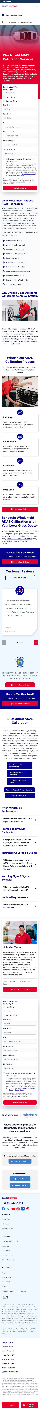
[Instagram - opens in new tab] (18, 1209)
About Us (5, 1246)
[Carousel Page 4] (22, 642)
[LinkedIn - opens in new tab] (23, 1209)
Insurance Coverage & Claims (17, 781)
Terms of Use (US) (8, 1342)
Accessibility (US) (8, 1359)
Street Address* (8, 141)
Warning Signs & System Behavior (19, 790)
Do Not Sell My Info (8, 1367)
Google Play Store (21, 1185)
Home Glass (10, 97)
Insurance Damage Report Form (14, 1291)
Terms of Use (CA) (8, 1347)
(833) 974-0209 (13, 1203)
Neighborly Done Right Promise (14, 339)
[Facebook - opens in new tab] (3, 1209)
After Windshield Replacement (15, 765)
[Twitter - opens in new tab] (8, 1209)
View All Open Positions (18, 989)
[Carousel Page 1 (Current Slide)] (17, 642)
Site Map (5, 1286)
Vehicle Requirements (20, 795)
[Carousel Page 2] (19, 642)
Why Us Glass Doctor (10, 1241)
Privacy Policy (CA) (8, 1355)
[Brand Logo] (20, 1198)
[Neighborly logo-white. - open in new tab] (6, 1)
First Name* (7, 105)
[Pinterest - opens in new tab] (28, 1209)
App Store (21, 1179)
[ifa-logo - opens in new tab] (5, 1297)
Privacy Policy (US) (8, 1351)
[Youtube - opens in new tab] (13, 1209)
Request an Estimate (20, 188)
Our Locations (7, 1282)
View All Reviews (20, 578)
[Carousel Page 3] (20, 642)
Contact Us (6, 1250)
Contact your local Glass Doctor (19, 539)
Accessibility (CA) (8, 1363)
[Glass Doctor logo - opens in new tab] (10, 1115)
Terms (11, 175)
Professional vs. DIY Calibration (17, 773)
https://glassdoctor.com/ (28, 174)
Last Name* (7, 114)
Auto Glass (10, 93)
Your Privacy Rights (11, 1372)
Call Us (12, 1405)
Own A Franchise (8, 1260)
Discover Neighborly (19, 1161)
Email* (5, 123)
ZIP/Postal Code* (9, 150)
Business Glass (11, 101)
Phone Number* (8, 132)
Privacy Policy (19, 175)
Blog (3, 1272)
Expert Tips (6, 1277)
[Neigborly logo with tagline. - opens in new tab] (30, 1115)
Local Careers (7, 1255)
